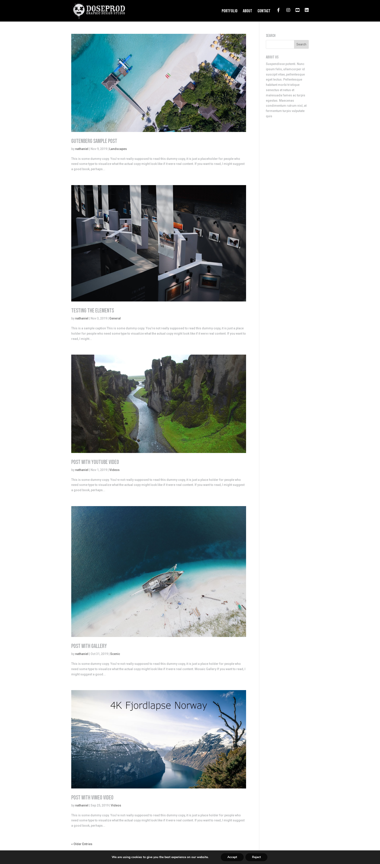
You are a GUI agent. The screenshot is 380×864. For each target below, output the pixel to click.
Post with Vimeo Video (92, 797)
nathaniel (81, 149)
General (115, 318)
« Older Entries (81, 844)
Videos (114, 470)
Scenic (115, 654)
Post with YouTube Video (95, 462)
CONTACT (264, 11)
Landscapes (118, 149)
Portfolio (230, 11)
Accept (232, 857)
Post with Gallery (89, 646)
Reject (256, 857)
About (247, 11)
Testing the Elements (92, 310)
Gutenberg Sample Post (94, 141)
